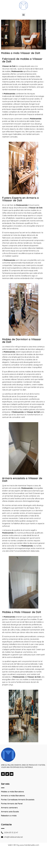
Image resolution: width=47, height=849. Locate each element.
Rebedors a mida (9, 815)
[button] (23, 14)
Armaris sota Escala (10, 811)
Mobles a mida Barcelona (12, 791)
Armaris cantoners (9, 807)
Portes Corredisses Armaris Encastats (17, 799)
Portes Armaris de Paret (12, 803)
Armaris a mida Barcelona (13, 795)
